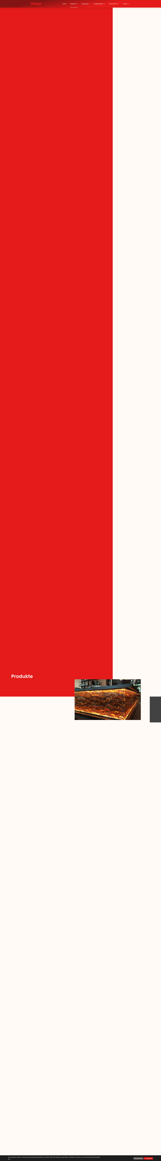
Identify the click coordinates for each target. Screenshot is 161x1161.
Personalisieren (138, 1158)
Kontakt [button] (125, 4)
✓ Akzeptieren (148, 1158)
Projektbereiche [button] (98, 4)
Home (64, 4)
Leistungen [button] (85, 4)
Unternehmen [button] (113, 4)
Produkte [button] (73, 4)
